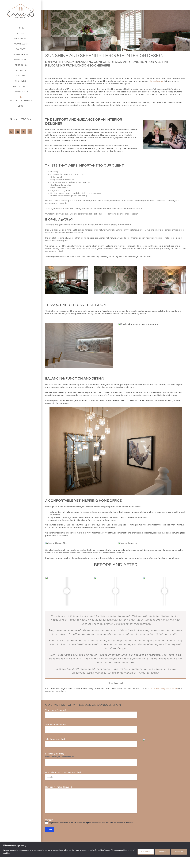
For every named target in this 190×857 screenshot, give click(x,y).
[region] (95, 849)
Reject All (162, 852)
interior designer (156, 81)
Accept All (179, 852)
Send (49, 829)
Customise (145, 852)
